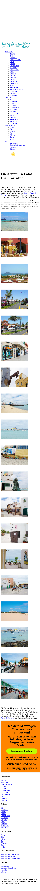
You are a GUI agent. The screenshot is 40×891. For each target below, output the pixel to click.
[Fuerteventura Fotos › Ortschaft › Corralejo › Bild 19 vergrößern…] (14, 689)
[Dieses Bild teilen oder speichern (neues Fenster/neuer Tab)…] (20, 6)
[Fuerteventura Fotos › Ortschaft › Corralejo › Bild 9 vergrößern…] (14, 429)
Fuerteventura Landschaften (10, 858)
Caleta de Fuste (15, 60)
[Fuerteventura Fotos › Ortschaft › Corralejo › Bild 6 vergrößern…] (14, 351)
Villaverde (13, 95)
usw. (7, 141)
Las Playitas (14, 81)
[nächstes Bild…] (20, 29)
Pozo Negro (14, 87)
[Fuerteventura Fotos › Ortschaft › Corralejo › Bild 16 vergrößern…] (14, 611)
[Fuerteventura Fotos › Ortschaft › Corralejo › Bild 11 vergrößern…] (14, 481)
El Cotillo (13, 68)
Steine (12, 137)
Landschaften (10, 125)
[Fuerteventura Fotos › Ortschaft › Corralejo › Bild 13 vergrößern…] (14, 533)
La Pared (13, 78)
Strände (8, 97)
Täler (11, 129)
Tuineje (12, 93)
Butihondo (13, 101)
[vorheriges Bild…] (20, 21)
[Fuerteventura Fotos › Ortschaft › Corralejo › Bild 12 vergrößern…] (14, 507)
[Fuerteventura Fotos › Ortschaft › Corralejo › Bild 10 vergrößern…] (14, 455)
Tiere (11, 133)
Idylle (12, 139)
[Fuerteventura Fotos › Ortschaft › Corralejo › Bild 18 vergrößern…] (14, 663)
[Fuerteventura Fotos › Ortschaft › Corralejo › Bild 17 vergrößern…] (14, 637)
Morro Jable (14, 83)
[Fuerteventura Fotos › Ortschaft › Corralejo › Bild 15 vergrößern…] (14, 585)
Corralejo (13, 64)
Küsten (12, 131)
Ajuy (11, 56)
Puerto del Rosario (16, 89)
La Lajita (13, 74)
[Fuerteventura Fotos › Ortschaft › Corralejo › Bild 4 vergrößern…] (14, 299)
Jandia (12, 72)
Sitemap (12, 149)
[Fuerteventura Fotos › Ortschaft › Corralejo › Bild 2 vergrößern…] (14, 247)
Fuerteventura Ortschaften (10, 854)
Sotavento (13, 121)
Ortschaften (9, 52)
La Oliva (13, 76)
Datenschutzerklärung (17, 145)
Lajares (12, 80)
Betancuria (13, 58)
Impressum (13, 143)
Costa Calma (14, 66)
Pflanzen (13, 135)
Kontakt (12, 147)
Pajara (12, 85)
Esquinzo (13, 111)
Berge (12, 127)
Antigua (12, 54)
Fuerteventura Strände (8, 856)
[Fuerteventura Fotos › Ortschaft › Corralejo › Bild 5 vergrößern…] (14, 325)
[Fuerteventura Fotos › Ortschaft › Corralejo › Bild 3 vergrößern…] (14, 273)
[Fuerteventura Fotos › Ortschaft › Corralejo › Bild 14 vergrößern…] (14, 559)
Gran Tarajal (14, 70)
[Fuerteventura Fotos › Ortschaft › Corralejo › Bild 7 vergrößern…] (14, 377)
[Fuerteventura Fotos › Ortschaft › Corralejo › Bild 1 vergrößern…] (14, 221)
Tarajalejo (13, 91)
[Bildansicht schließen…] (20, 14)
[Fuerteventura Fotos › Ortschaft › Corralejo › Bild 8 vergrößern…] (14, 403)
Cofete (12, 62)
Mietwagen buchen (22, 751)
